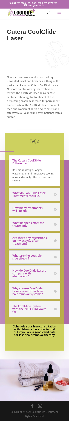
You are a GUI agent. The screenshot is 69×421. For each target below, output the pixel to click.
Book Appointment (31, 391)
